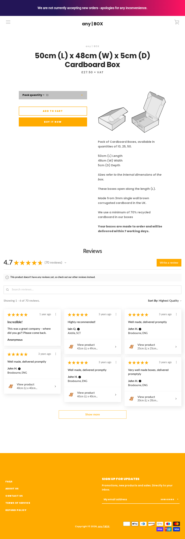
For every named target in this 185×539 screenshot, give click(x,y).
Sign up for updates (120, 479)
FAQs (8, 481)
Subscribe (168, 499)
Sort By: (153, 300)
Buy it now (53, 121)
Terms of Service (17, 502)
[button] (65, 263)
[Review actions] (55, 314)
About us (12, 488)
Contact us (14, 495)
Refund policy (16, 510)
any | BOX (92, 24)
